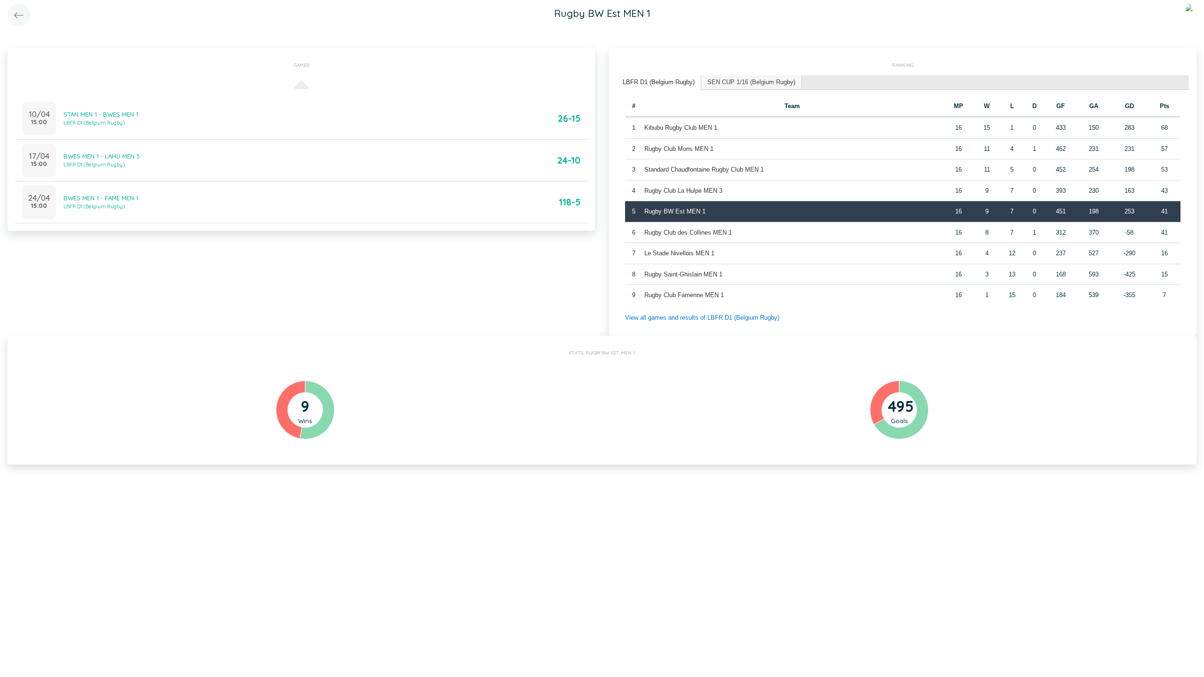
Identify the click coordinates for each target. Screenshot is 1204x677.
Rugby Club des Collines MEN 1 (688, 232)
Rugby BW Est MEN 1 (674, 211)
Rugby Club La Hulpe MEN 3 (683, 190)
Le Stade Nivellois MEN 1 (679, 253)
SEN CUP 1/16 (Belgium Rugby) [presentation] (751, 82)
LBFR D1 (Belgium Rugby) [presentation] (659, 82)
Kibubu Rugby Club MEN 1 (680, 127)
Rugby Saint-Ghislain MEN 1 (683, 274)
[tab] (659, 82)
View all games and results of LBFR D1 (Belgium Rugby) (702, 317)
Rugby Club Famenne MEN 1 (684, 295)
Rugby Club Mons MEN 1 (678, 148)
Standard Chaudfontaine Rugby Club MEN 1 (704, 169)
